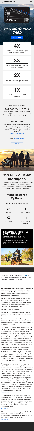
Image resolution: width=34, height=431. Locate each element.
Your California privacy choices (15, 276)
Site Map (11, 279)
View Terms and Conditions (17, 133)
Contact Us (18, 279)
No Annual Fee (19, 138)
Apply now (17, 37)
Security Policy (19, 275)
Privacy (19, 277)
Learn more (17, 144)
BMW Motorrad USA (7, 275)
